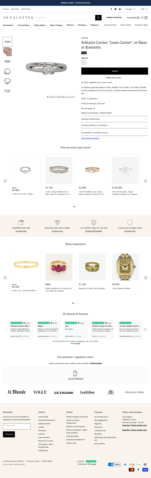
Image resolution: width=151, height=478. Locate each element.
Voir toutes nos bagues (90, 138)
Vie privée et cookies (33, 461)
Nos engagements (100, 420)
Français (128, 9)
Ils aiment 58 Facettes (93, 231)
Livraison (41, 434)
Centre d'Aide (125, 25)
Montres (70, 25)
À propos (6, 9)
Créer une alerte (44, 437)
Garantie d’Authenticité (46, 420)
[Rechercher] (98, 17)
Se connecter (132, 17)
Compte (41, 427)
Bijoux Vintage (56, 25)
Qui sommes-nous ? (101, 417)
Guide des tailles (44, 423)
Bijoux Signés (39, 25)
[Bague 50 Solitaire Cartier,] (7, 42)
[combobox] (65, 17)
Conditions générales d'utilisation (13, 461)
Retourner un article (45, 441)
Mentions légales (47, 461)
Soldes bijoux (43, 450)
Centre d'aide (43, 417)
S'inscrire (9, 434)
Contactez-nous (100, 430)
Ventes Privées (25, 9)
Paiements (42, 430)
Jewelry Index (71, 443)
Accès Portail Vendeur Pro (75, 439)
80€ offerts (98, 434)
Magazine (94, 25)
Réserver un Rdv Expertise (75, 426)
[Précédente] (5, 181)
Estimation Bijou (141, 25)
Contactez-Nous (110, 25)
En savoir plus (21, 231)
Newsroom (98, 427)
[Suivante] (145, 181)
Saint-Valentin (99, 443)
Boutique (82, 25)
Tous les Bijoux (24, 25)
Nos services (15, 9)
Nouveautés (8, 25)
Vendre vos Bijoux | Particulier (77, 417)
